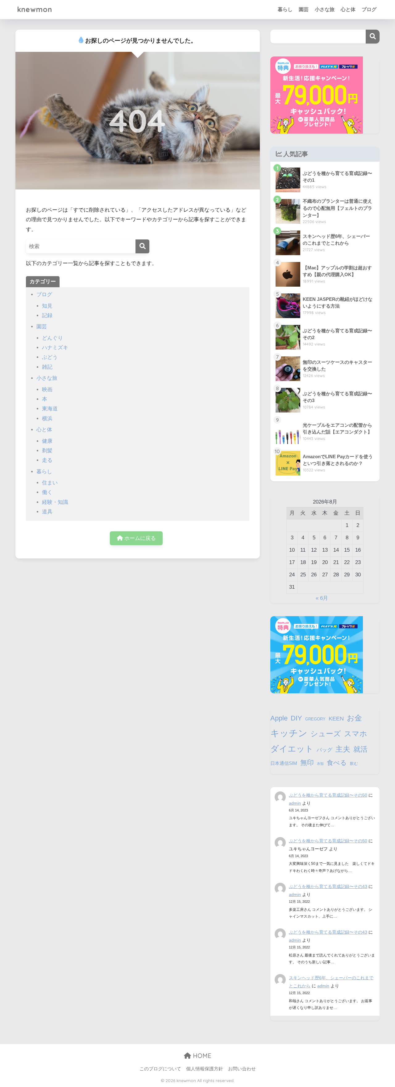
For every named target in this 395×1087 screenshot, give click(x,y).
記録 (47, 315)
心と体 (348, 9)
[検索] (142, 246)
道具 (47, 512)
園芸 (304, 9)
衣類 (320, 763)
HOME (201, 1056)
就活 (360, 749)
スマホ (355, 733)
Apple (279, 718)
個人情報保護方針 (204, 1068)
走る (47, 460)
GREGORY (315, 719)
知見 (47, 306)
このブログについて (160, 1068)
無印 (307, 762)
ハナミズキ (55, 348)
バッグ (324, 750)
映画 (47, 389)
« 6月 (322, 598)
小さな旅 (325, 9)
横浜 (47, 418)
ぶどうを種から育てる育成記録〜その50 (328, 795)
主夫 (342, 749)
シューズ (325, 733)
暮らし (285, 9)
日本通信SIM (283, 763)
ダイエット (292, 748)
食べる (337, 762)
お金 (354, 718)
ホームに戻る (139, 538)
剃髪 (47, 451)
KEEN (336, 718)
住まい (50, 483)
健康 (47, 441)
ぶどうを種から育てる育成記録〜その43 (328, 886)
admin (295, 803)
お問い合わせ (242, 1068)
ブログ (369, 9)
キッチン (288, 733)
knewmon (34, 9)
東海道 (50, 409)
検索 (373, 37)
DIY (296, 718)
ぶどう (50, 357)
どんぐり (52, 338)
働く (47, 492)
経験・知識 (55, 502)
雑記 (47, 367)
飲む (354, 763)
